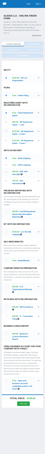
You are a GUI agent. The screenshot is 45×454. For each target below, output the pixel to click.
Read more (36, 35)
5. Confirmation (22, 55)
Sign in (38, 4)
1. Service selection (13, 44)
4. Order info (34, 49)
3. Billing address (13, 49)
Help (28, 4)
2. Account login (33, 44)
